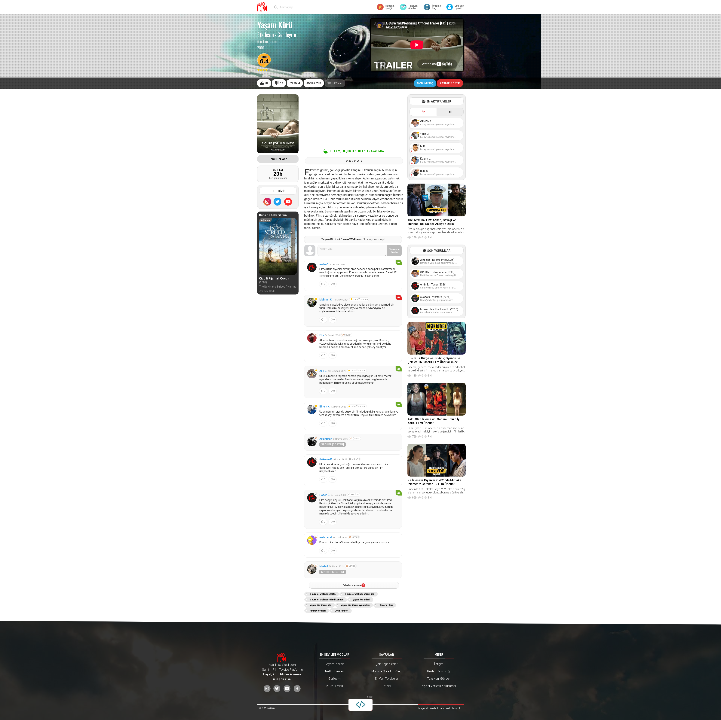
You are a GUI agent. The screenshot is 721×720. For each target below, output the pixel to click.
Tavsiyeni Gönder (438, 678)
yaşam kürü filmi (361, 599)
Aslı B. (323, 371)
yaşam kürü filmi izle (320, 605)
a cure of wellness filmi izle (359, 594)
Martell (323, 566)
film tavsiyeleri (318, 610)
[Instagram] (267, 202)
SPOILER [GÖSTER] (332, 444)
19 (337, 83)
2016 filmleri (341, 610)
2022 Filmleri (334, 686)
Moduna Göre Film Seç (386, 671)
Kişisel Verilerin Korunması (439, 686)
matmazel (325, 537)
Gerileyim (287, 34)
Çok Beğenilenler (386, 664)
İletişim (438, 664)
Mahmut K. (325, 299)
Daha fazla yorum (353, 585)
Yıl (450, 111)
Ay (423, 111)
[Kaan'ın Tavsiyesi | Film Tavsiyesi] (262, 6)
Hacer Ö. (324, 495)
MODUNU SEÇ (425, 83)
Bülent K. (324, 406)
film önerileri (386, 605)
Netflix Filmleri (334, 671)
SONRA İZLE (313, 83)
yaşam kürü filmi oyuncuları (355, 605)
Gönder (394, 251)
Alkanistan (325, 439)
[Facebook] (297, 688)
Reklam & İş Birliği (438, 671)
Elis (321, 335)
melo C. (324, 264)
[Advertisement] (354, 120)
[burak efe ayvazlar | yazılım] (360, 705)
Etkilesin (265, 34)
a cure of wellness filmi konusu (326, 599)
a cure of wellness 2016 (323, 594)
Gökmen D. (326, 459)
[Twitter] (277, 202)
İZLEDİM (295, 83)
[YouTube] (288, 202)
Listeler (386, 686)
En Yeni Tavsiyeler (386, 678)
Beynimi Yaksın (334, 664)
